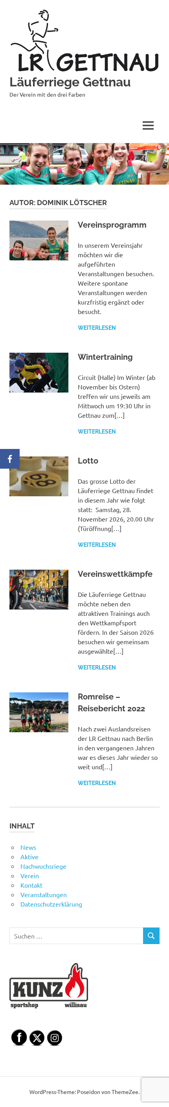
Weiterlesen (97, 328)
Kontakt (31, 885)
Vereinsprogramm (112, 225)
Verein (29, 875)
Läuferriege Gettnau (70, 82)
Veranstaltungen (43, 894)
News (28, 847)
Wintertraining (105, 357)
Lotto (88, 461)
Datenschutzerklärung (51, 904)
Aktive (29, 856)
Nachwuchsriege (43, 866)
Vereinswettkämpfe (115, 574)
